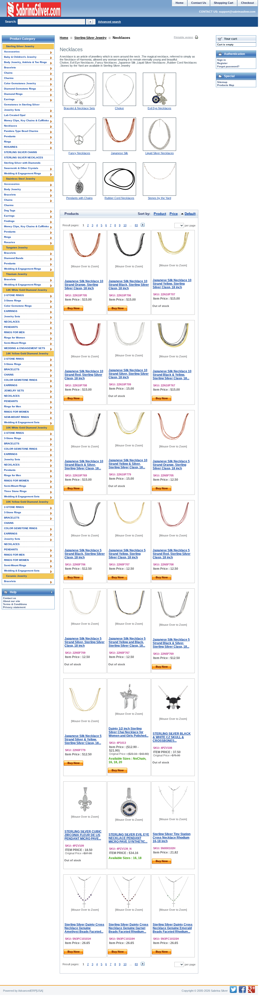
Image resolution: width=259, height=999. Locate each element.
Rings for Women (14, 337)
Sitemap (222, 82)
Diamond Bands (13, 258)
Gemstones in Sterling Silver (22, 104)
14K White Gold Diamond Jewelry (26, 290)
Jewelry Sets (12, 109)
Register (222, 63)
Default (190, 214)
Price (174, 214)
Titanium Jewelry (16, 274)
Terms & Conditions (15, 604)
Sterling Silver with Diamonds (22, 162)
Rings (7, 141)
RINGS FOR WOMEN (16, 411)
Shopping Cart (223, 2)
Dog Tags (9, 210)
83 (136, 225)
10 (124, 225)
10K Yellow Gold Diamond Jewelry (27, 501)
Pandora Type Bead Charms (21, 131)
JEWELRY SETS (14, 390)
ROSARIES (10, 147)
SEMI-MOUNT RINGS (16, 417)
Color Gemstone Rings (18, 305)
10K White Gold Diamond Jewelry (26, 427)
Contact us (9, 598)
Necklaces (10, 125)
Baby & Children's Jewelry (20, 56)
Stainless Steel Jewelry (20, 178)
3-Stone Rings (12, 300)
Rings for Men (12, 406)
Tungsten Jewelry (17, 247)
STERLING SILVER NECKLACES (23, 157)
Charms (9, 78)
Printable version (183, 37)
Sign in (221, 60)
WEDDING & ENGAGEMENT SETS (24, 348)
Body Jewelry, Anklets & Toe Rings (25, 62)
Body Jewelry (12, 189)
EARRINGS (10, 311)
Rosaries (9, 242)
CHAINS (9, 374)
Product (160, 214)
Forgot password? (228, 66)
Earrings (9, 99)
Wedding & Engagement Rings (22, 173)
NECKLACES (12, 321)
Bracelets (10, 67)
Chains (8, 72)
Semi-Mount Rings (15, 342)
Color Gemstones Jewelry (20, 83)
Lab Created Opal (14, 115)
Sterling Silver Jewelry (90, 38)
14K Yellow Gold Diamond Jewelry (27, 353)
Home (64, 38)
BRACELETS (11, 369)
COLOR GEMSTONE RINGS (20, 380)
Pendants (10, 136)
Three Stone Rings (15, 491)
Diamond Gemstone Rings (20, 88)
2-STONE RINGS (14, 295)
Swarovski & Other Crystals (21, 168)
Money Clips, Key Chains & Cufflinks (26, 120)
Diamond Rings (13, 94)
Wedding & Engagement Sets (22, 422)
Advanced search (109, 21)
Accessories (12, 51)
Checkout (247, 2)
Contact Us (198, 2)
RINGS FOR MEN (14, 332)
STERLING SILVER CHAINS (20, 152)
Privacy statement (14, 607)
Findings (9, 221)
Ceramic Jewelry (16, 576)
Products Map (225, 85)
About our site (11, 601)
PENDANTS (11, 327)
